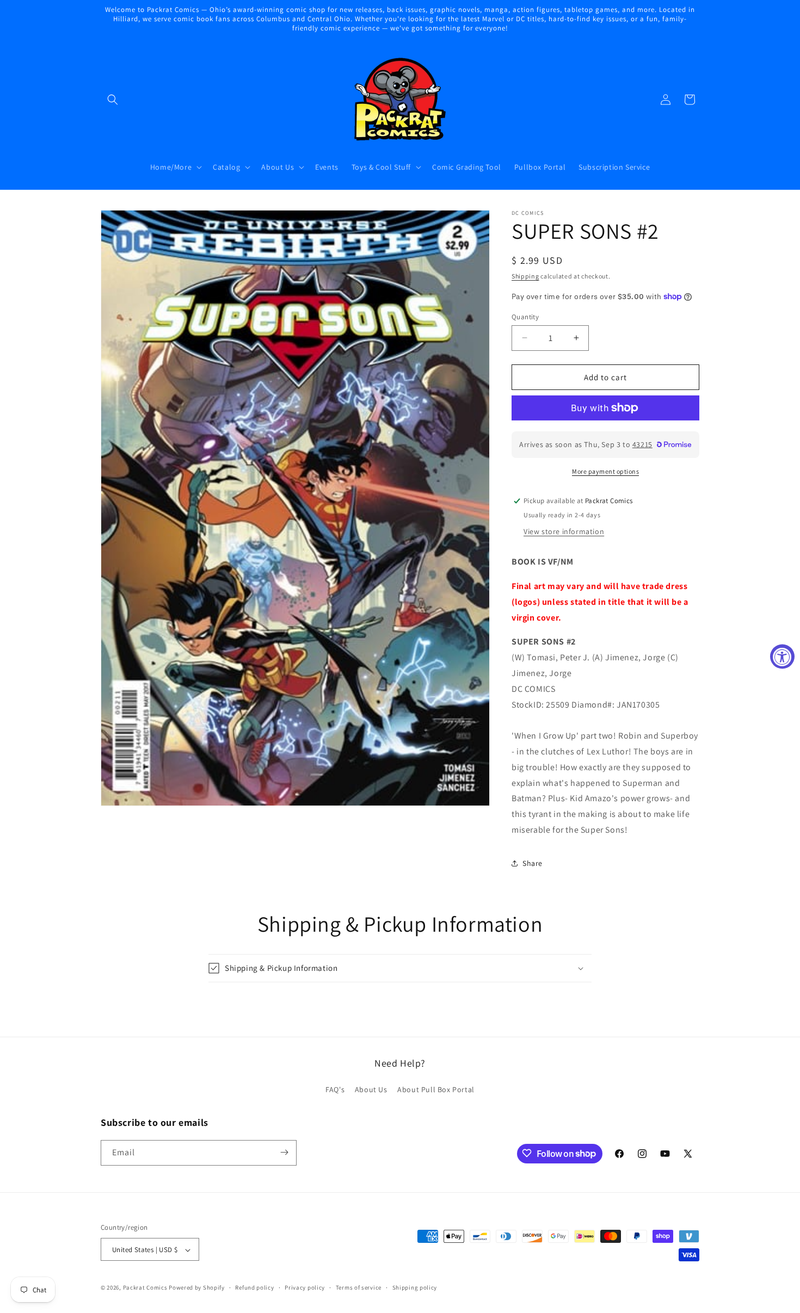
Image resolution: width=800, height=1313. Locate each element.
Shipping (525, 276)
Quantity (525, 316)
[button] (113, 100)
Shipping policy (415, 1287)
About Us (371, 1090)
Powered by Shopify (197, 1288)
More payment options (605, 471)
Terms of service (358, 1287)
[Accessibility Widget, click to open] (782, 657)
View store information (564, 531)
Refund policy (254, 1287)
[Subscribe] (284, 1152)
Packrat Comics (145, 1288)
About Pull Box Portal (436, 1090)
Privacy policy (305, 1287)
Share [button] (532, 863)
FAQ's (334, 1090)
